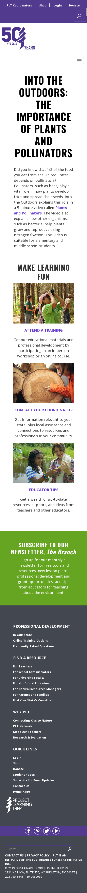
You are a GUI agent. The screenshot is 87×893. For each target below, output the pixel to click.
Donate (74, 5)
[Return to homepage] (18, 37)
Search (74, 850)
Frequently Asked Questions (33, 646)
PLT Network (22, 726)
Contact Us (21, 786)
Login (58, 5)
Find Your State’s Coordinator (34, 700)
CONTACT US (14, 855)
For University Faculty (29, 678)
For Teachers (22, 666)
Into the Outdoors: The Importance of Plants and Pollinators (43, 116)
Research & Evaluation (29, 737)
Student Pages (24, 774)
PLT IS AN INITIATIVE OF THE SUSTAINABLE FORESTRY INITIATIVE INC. (43, 859)
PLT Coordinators (19, 5)
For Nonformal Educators (31, 683)
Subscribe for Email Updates (33, 780)
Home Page (21, 791)
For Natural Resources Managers (37, 689)
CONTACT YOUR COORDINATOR (44, 410)
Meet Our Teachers (27, 732)
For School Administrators (32, 672)
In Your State (22, 635)
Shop (42, 5)
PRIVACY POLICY (38, 855)
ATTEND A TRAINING (43, 330)
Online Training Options (30, 640)
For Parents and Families (31, 695)
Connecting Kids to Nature (32, 720)
